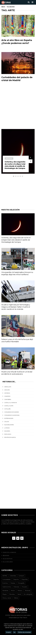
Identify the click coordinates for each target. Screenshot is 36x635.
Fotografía (21, 583)
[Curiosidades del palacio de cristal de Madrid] (18, 63)
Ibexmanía (6, 555)
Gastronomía (6, 587)
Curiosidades (6, 579)
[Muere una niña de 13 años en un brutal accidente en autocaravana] (18, 358)
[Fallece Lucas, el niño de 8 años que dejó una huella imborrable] (18, 326)
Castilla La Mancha (10, 402)
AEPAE (4, 576)
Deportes (25, 579)
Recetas (12, 594)
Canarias (7, 396)
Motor (13, 590)
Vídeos (16, 598)
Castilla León (8, 405)
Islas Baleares (9, 424)
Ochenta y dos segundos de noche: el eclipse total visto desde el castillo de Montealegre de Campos (15, 165)
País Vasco (7, 434)
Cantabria (7, 399)
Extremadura (8, 418)
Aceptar (8, 632)
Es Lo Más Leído (8, 561)
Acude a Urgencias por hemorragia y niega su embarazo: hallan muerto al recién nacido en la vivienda (15, 307)
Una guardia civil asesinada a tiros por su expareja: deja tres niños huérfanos (17, 273)
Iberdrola (5, 590)
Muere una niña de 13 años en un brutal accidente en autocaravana (16, 373)
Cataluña (7, 409)
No (14, 632)
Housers (24, 587)
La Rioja (7, 428)
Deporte (16, 579)
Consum (21, 576)
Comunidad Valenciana (11, 415)
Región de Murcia (10, 437)
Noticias (9, 158)
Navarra (7, 431)
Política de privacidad (24, 632)
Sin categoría (28, 594)
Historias (16, 587)
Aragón (7, 390)
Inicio (3, 7)
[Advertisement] (18, 109)
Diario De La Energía (9, 552)
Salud (19, 594)
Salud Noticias (7, 558)
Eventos (5, 583)
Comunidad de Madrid (11, 412)
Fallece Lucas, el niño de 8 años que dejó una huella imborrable (17, 340)
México (20, 590)
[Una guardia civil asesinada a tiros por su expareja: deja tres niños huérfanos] (18, 259)
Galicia (6, 421)
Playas (4, 594)
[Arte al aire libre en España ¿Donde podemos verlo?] (18, 26)
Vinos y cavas (6, 598)
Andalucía (7, 386)
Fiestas (13, 583)
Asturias (7, 393)
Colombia (13, 576)
